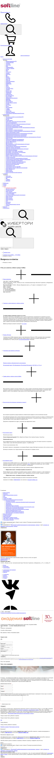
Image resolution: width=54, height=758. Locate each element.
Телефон (3, 691)
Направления (6, 114)
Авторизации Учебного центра (10, 517)
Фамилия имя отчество (6, 683)
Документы (8, 503)
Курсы (4, 565)
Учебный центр (6, 252)
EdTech (4, 184)
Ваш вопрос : (4, 651)
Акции (4, 185)
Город (2, 686)
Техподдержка (6, 567)
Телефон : (3, 646)
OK (1, 720)
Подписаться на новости (6, 45)
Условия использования (6, 612)
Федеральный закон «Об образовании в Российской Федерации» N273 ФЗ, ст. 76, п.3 (22, 365)
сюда (29, 464)
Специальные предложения (9, 569)
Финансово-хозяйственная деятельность (15, 511)
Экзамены (5, 173)
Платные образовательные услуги (13, 510)
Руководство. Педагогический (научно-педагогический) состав (20, 506)
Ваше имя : (3, 643)
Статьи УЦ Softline (7, 498)
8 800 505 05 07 (8, 732)
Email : (2, 648)
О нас (4, 186)
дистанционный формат (24, 339)
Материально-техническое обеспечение (15, 508)
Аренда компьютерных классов (10, 495)
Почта (2, 688)
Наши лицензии (6, 516)
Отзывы (5, 497)
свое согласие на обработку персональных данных (27, 709)
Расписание (5, 183)
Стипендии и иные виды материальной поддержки (17, 509)
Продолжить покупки (14, 726)
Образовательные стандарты (12, 505)
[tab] (27, 279)
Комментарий (26, 694)
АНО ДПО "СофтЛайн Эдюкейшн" (11, 518)
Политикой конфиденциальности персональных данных (25, 525)
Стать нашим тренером (8, 519)
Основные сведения (10, 500)
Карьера (5, 575)
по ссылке (24, 323)
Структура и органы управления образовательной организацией (20, 502)
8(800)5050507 (17, 479)
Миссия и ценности (7, 513)
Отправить (3, 656)
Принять (2, 756)
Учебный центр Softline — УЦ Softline (11, 254)
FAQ (4, 496)
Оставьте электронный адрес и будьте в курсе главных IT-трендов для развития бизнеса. (22, 522)
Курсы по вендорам (7, 59)
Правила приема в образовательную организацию (14, 363)
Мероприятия (6, 208)
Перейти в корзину (5, 726)
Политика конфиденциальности (18, 612)
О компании (6, 574)
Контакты (5, 493)
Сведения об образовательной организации (13, 499)
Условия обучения (7, 515)
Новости (5, 206)
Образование (9, 504)
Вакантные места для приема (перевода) (15, 512)
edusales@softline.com (5, 12)
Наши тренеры (6, 492)
